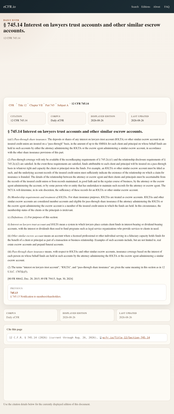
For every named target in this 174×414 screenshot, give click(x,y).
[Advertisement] (87, 71)
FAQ (167, 6)
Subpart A (62, 105)
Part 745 (49, 105)
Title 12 (22, 105)
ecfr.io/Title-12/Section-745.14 (126, 337)
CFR (11, 105)
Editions (145, 6)
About (156, 6)
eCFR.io (9, 6)
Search (135, 6)
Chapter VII (36, 105)
